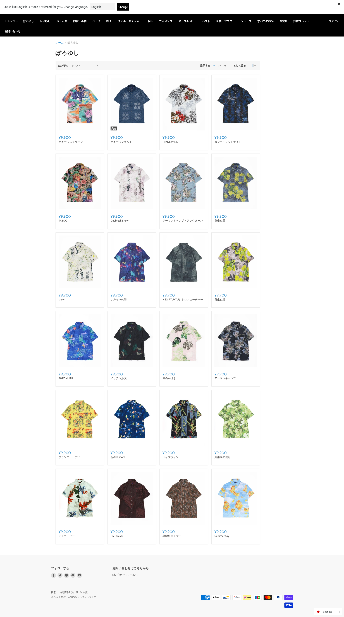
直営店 (284, 21)
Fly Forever (117, 536)
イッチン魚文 (119, 378)
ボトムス (61, 21)
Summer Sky (221, 536)
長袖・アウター (225, 21)
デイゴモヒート (68, 536)
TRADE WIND (170, 142)
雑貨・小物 (80, 21)
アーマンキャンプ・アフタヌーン (183, 220)
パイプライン (171, 457)
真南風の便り (222, 457)
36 (219, 65)
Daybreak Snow (119, 220)
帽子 (109, 21)
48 (224, 65)
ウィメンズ (166, 21)
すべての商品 (265, 21)
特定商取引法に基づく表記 (74, 592)
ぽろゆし (28, 21)
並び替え (63, 65)
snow (61, 299)
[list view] (255, 65)
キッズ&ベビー (187, 21)
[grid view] (250, 65)
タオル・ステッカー (130, 21)
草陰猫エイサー (172, 536)
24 (214, 65)
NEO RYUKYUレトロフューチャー (183, 299)
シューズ (246, 21)
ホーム (60, 42)
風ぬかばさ (169, 378)
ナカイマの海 (119, 299)
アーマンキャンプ (225, 378)
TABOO (63, 220)
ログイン (334, 21)
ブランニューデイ (69, 457)
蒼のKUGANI (118, 457)
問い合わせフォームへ (124, 574)
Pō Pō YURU (66, 378)
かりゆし (45, 21)
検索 (53, 592)
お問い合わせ (12, 31)
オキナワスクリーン (71, 142)
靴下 (150, 21)
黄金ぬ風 (219, 220)
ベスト (206, 21)
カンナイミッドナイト (227, 142)
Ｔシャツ (10, 21)
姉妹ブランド (301, 21)
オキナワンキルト (121, 142)
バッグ (96, 21)
